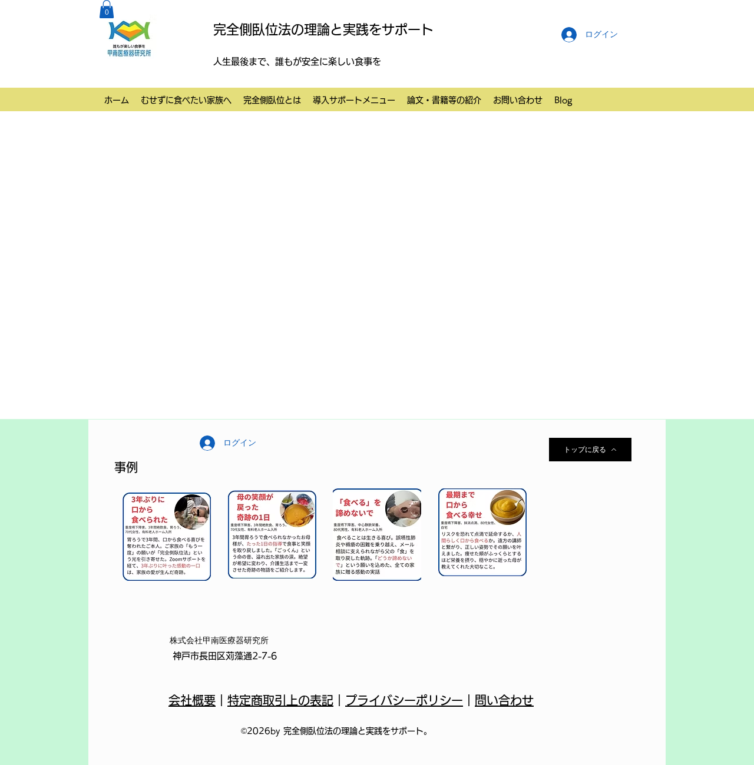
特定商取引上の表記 (280, 700)
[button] (106, 9)
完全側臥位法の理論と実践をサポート (323, 29)
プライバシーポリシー (404, 700)
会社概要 (192, 700)
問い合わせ (504, 700)
